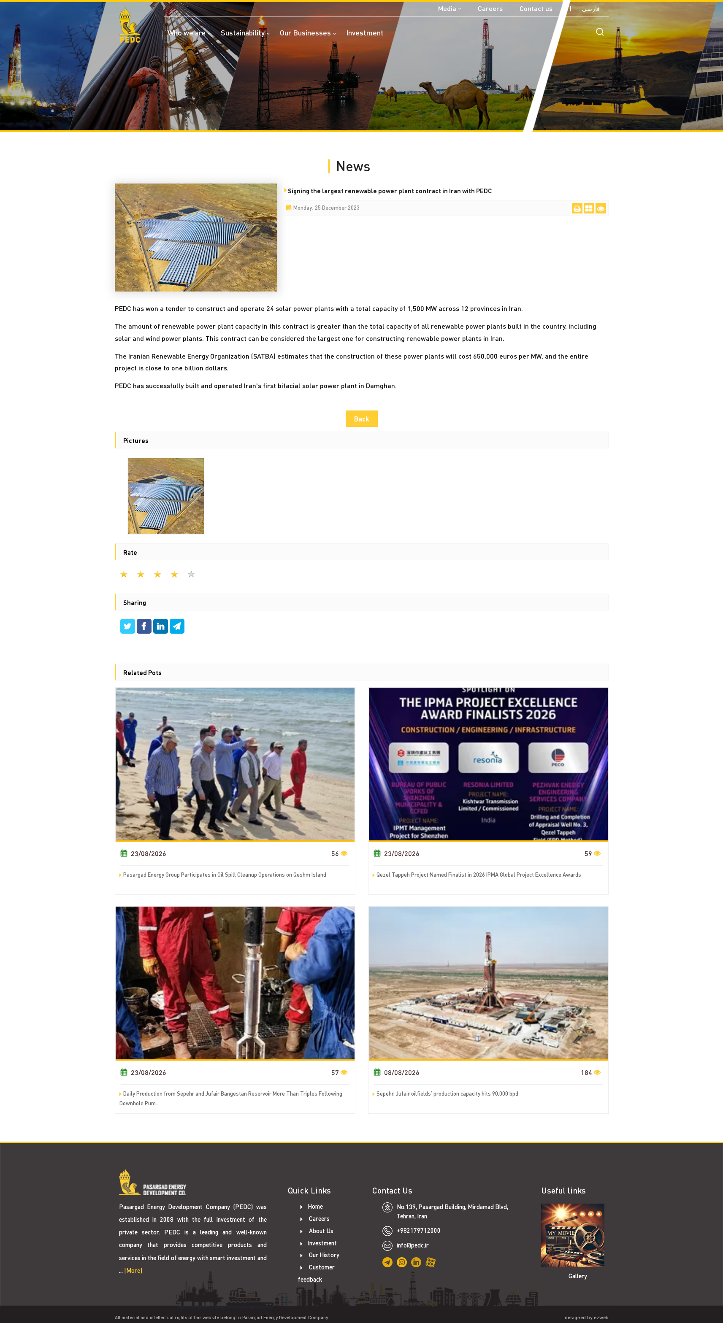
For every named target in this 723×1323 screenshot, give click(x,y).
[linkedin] (161, 627)
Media (447, 8)
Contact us (536, 8)
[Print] (577, 208)
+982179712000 (419, 1230)
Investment (322, 1243)
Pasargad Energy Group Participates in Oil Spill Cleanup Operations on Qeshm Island (224, 874)
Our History (323, 1254)
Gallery (578, 1276)
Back (361, 419)
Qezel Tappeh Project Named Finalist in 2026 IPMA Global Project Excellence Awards (478, 874)
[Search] (600, 31)
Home (315, 1206)
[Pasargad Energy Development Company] (130, 25)
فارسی (591, 8)
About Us (320, 1230)
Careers (490, 8)
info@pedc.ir (413, 1245)
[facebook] (145, 627)
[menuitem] (194, 38)
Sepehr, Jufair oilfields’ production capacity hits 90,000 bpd (447, 1093)
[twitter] (128, 627)
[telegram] (177, 627)
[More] (133, 1270)
